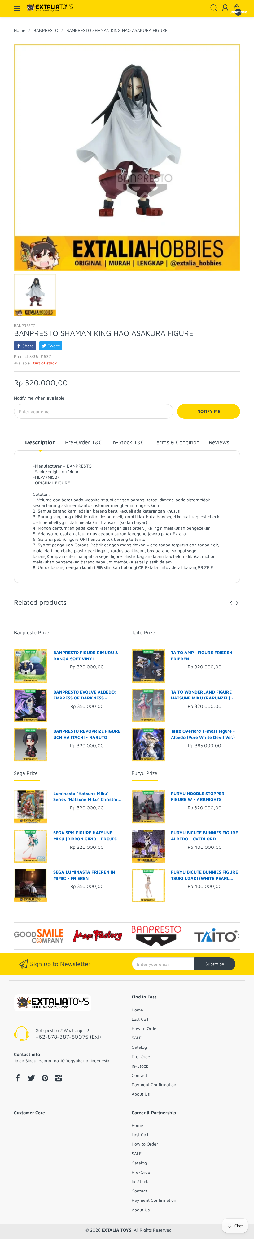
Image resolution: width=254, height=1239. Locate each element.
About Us (141, 1094)
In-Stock (140, 1066)
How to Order (145, 1028)
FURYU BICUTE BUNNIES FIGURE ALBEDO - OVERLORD (204, 835)
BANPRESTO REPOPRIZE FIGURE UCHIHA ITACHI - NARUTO (86, 734)
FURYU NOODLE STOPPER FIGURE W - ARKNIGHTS (198, 796)
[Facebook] (17, 1078)
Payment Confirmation (154, 1084)
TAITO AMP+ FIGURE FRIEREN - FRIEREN (203, 655)
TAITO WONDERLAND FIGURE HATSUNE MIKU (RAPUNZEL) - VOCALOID (202, 695)
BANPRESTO (25, 325)
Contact (139, 1075)
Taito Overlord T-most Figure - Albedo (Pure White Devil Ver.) (203, 734)
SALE (137, 1037)
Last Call (140, 1019)
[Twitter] (31, 1078)
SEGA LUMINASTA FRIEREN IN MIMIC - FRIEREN (84, 875)
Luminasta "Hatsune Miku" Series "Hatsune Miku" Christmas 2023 (87, 797)
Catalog (139, 1047)
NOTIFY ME (208, 411)
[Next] (231, 603)
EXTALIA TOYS (116, 1229)
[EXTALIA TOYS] (52, 1003)
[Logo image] (39, 936)
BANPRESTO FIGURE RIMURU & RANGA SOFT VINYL (85, 655)
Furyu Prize (144, 773)
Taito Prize (143, 632)
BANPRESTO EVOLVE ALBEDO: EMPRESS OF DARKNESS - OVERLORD (84, 695)
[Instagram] (58, 1078)
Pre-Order (142, 1056)
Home (137, 1009)
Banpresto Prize (31, 632)
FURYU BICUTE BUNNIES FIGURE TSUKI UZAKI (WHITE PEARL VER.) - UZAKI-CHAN (204, 875)
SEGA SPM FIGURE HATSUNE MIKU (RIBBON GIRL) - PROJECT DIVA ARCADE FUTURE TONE (86, 836)
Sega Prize (26, 773)
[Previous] (237, 603)
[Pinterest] (45, 1078)
